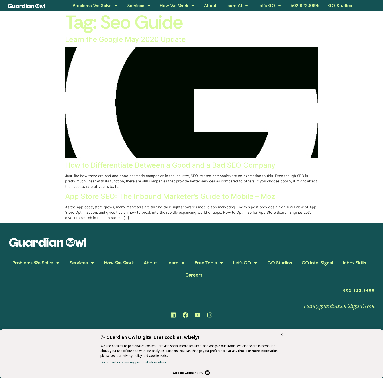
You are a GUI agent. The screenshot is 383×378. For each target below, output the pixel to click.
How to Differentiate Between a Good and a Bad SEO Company (170, 165)
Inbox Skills (354, 263)
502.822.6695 (305, 5)
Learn (172, 263)
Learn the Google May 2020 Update (125, 39)
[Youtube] (197, 315)
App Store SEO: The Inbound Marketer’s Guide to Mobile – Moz (170, 196)
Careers (193, 275)
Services (135, 5)
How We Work (174, 5)
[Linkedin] (173, 315)
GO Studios (340, 5)
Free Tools (206, 263)
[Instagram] (209, 315)
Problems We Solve (92, 5)
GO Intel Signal (317, 263)
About (210, 5)
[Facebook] (185, 315)
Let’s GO (266, 5)
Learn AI (233, 5)
